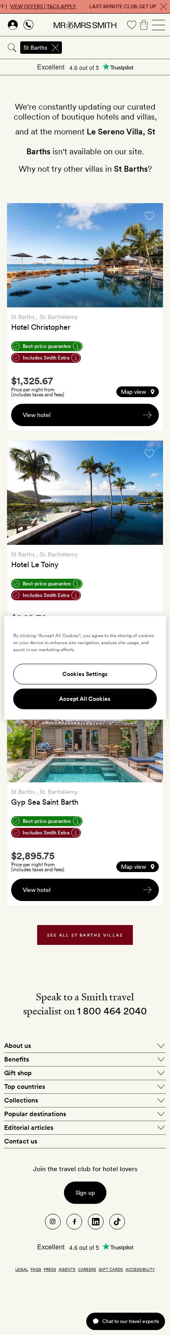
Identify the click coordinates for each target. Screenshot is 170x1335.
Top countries (24, 1087)
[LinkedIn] (96, 1222)
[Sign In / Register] (13, 25)
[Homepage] (85, 25)
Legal (21, 1269)
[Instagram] (53, 1222)
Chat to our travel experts (130, 1321)
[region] (84, 667)
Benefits (16, 1059)
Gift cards (111, 1269)
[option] (85, 255)
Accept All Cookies (85, 698)
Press (50, 1269)
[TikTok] (117, 1222)
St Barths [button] (35, 47)
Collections (21, 1100)
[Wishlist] (131, 25)
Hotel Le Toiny (35, 564)
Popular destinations (35, 1114)
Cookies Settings (85, 674)
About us (17, 1046)
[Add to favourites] (149, 216)
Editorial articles (28, 1127)
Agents (67, 1269)
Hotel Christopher (41, 327)
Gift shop (18, 1073)
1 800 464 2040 (112, 1011)
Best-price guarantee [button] (47, 346)
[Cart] (144, 25)
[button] (137, 391)
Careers (87, 1269)
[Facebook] (74, 1222)
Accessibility (140, 1269)
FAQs (36, 1269)
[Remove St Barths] (55, 48)
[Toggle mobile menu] (158, 25)
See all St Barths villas (85, 934)
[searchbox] (117, 47)
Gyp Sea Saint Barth (44, 802)
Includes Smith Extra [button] (46, 358)
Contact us (20, 1141)
